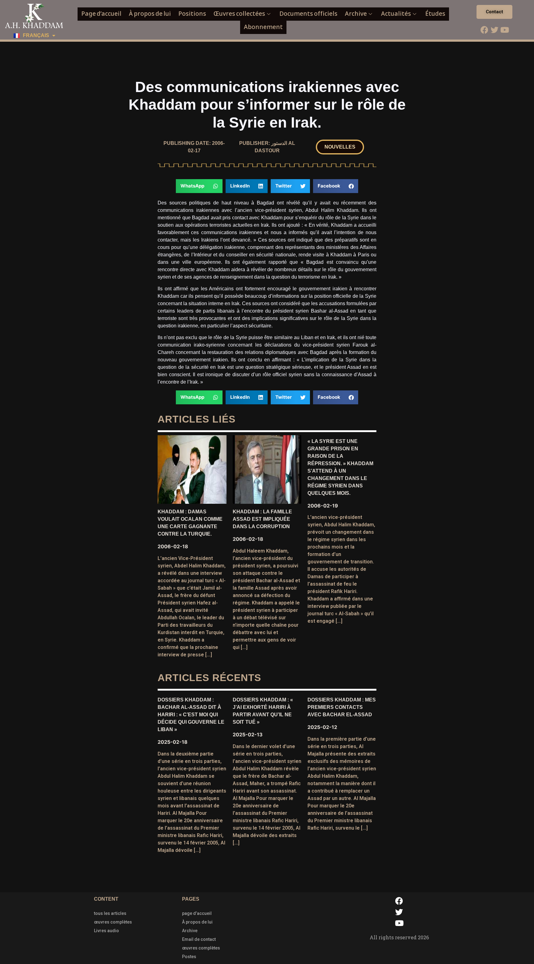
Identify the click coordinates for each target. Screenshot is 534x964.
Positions (192, 13)
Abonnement (263, 27)
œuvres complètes (113, 922)
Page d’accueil (101, 13)
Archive (356, 13)
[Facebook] (484, 29)
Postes (189, 956)
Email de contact (199, 939)
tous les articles (110, 913)
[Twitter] (494, 29)
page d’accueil (197, 913)
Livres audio (106, 930)
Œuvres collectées (239, 13)
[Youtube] (504, 29)
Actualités (396, 13)
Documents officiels (308, 13)
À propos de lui (150, 13)
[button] (340, 147)
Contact (494, 12)
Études (435, 13)
